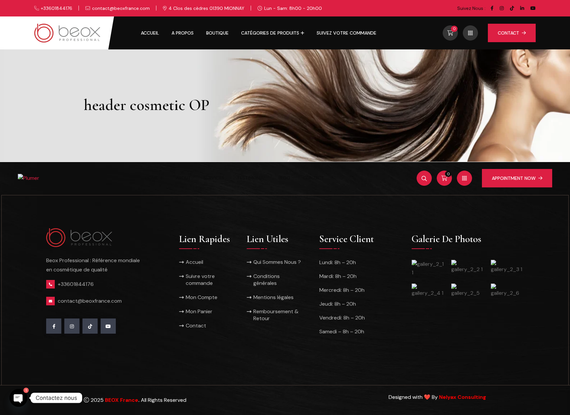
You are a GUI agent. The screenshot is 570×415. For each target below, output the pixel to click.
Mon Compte (201, 297)
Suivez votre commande (346, 33)
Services (214, 178)
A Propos (183, 33)
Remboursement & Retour (276, 315)
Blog (284, 178)
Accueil (150, 33)
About (183, 178)
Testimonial (251, 178)
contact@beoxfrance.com (121, 8)
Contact (508, 33)
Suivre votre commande (200, 280)
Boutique (217, 33)
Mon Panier (199, 311)
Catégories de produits (270, 33)
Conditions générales (266, 280)
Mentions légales (273, 297)
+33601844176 (56, 8)
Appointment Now (514, 178)
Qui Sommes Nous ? (277, 262)
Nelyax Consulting (462, 397)
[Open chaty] (18, 392)
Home (151, 178)
